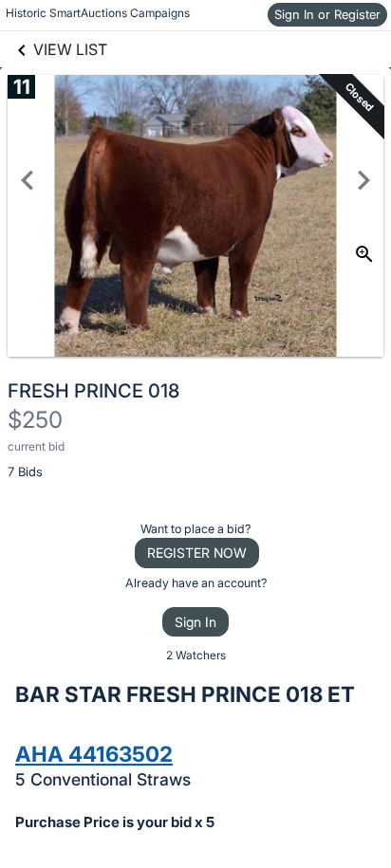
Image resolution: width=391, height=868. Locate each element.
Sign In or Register (327, 14)
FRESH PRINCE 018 (93, 390)
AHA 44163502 (94, 753)
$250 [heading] (35, 420)
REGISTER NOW (197, 553)
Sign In (195, 622)
